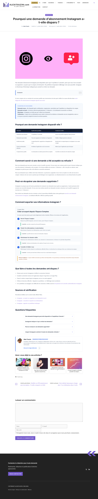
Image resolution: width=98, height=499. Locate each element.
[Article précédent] (16, 384)
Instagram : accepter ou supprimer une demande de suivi (31, 298)
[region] (49, 142)
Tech (78, 2)
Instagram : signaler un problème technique (28, 303)
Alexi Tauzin (26, 26)
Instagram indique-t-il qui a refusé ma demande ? (39, 321)
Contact (45, 7)
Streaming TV (71, 2)
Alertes (34, 2)
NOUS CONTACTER (15, 474)
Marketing (49, 14)
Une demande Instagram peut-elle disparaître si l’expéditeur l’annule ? (44, 316)
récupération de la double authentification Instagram (68, 283)
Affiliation (30, 489)
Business (51, 2)
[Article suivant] (81, 384)
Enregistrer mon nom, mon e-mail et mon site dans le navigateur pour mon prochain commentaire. (48, 433)
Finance (60, 2)
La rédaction (36, 7)
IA (39, 2)
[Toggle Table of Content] (79, 92)
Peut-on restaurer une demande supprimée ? (37, 326)
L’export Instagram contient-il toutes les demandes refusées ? (42, 332)
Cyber (44, 2)
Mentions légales (11, 489)
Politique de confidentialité (21, 489)
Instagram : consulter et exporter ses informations (30, 300)
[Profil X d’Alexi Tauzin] (39, 348)
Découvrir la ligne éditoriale (30, 348)
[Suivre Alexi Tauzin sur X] (94, 2)
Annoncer (85, 2)
